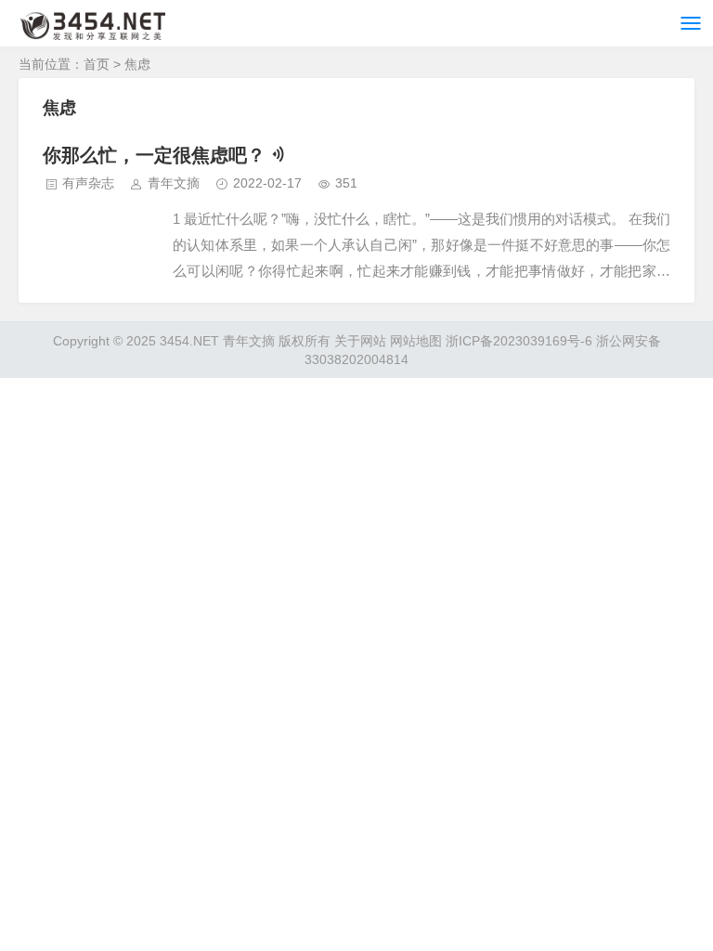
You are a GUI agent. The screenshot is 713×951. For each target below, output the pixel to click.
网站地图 (416, 340)
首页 (97, 64)
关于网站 (360, 340)
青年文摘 (174, 183)
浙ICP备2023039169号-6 (519, 340)
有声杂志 (88, 183)
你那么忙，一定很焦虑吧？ (154, 155)
